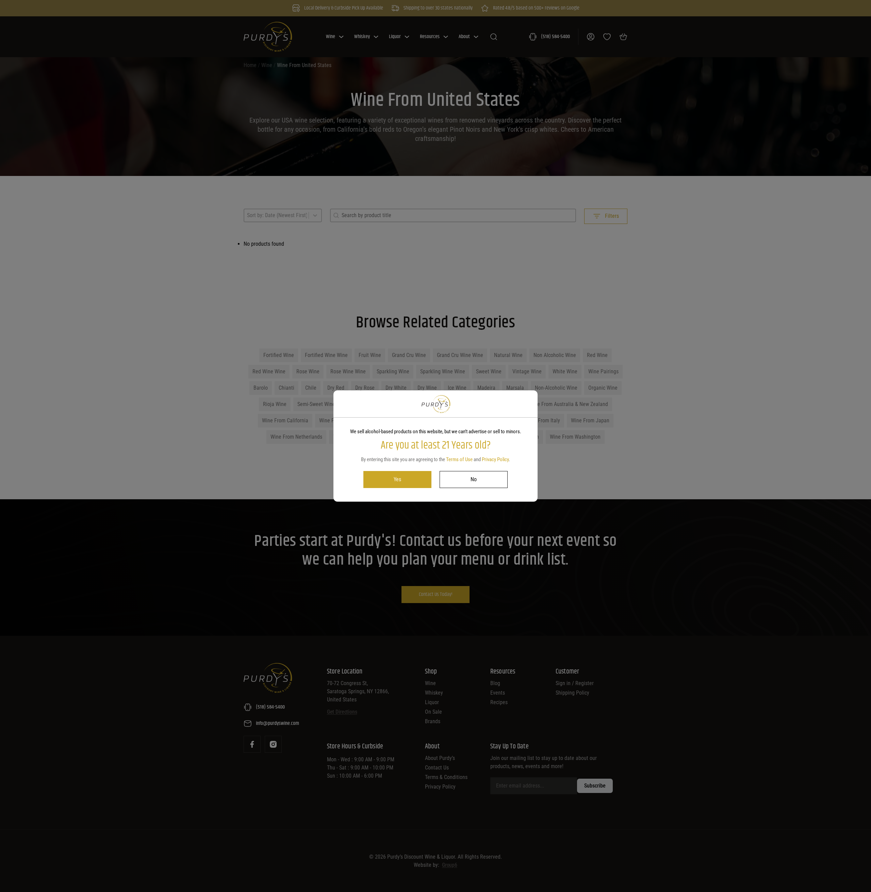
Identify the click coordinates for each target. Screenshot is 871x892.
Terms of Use (459, 459)
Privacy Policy (495, 459)
